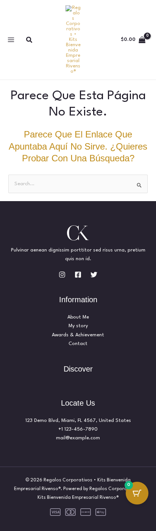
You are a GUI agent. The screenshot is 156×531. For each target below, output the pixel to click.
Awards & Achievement (78, 335)
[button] (29, 40)
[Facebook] (78, 274)
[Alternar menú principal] (11, 40)
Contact (78, 343)
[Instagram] (62, 274)
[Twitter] (93, 274)
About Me (78, 317)
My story (78, 325)
